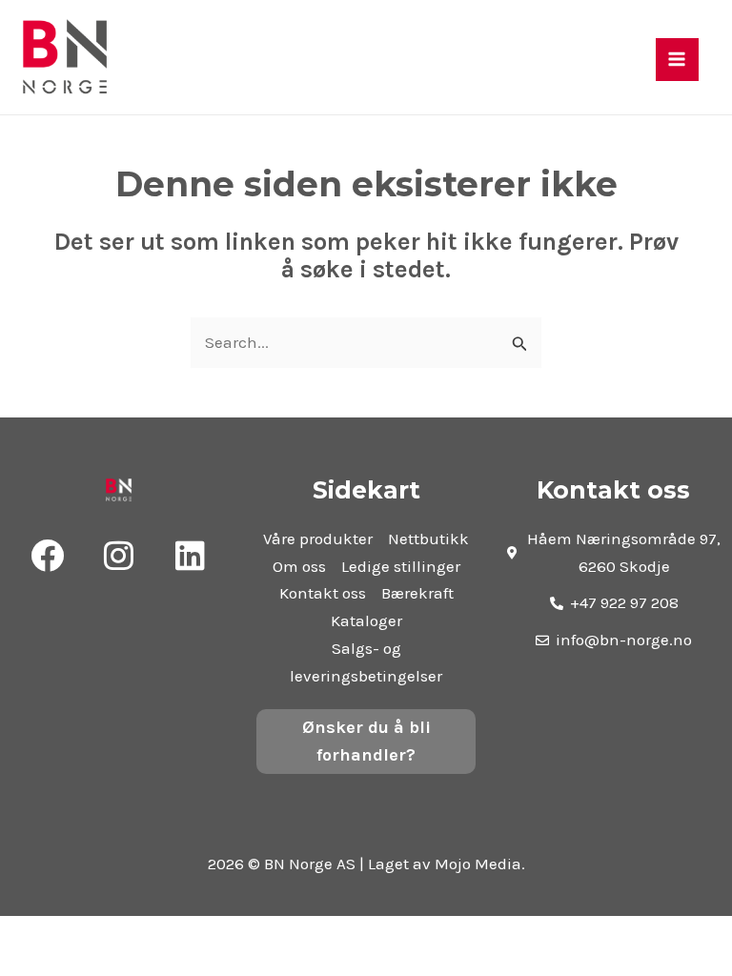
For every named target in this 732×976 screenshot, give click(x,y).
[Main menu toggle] (678, 60)
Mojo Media (478, 863)
